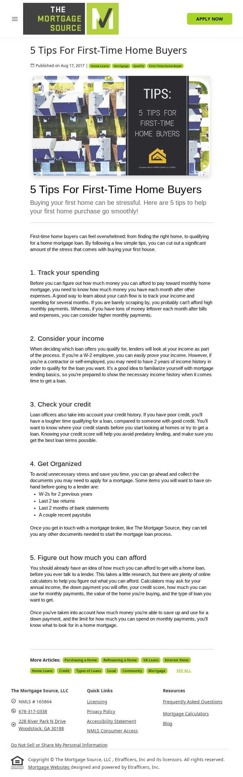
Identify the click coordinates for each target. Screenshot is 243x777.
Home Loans (100, 66)
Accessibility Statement (111, 721)
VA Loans (151, 660)
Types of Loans (88, 671)
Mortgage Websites (49, 767)
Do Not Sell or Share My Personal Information (59, 745)
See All (184, 670)
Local (111, 671)
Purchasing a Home (81, 660)
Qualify (138, 66)
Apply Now (209, 19)
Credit (64, 671)
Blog (167, 723)
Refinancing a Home (120, 660)
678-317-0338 (33, 711)
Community (132, 671)
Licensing (97, 702)
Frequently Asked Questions (192, 702)
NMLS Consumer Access (112, 731)
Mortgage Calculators (186, 714)
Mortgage (121, 66)
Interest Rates (177, 660)
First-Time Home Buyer (165, 66)
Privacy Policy (101, 711)
